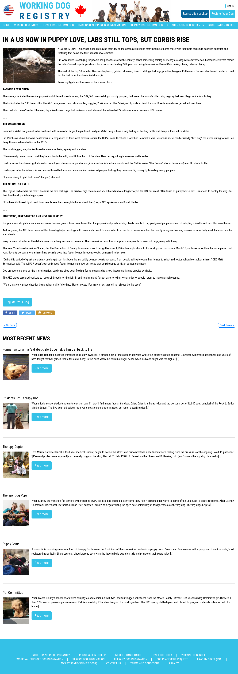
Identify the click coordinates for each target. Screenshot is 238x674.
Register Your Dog (223, 13)
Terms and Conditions (144, 663)
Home (6, 25)
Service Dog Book (161, 655)
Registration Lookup (195, 13)
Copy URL (47, 312)
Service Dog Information (58, 25)
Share (11, 312)
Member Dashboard (128, 655)
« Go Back (9, 325)
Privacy (174, 663)
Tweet (28, 312)
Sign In (230, 6)
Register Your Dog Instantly (185, 25)
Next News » (227, 325)
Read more (42, 368)
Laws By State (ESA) (209, 659)
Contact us (113, 663)
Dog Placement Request (172, 659)
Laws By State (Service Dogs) (78, 663)
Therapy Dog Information (146, 25)
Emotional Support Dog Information (102, 25)
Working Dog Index (26, 25)
